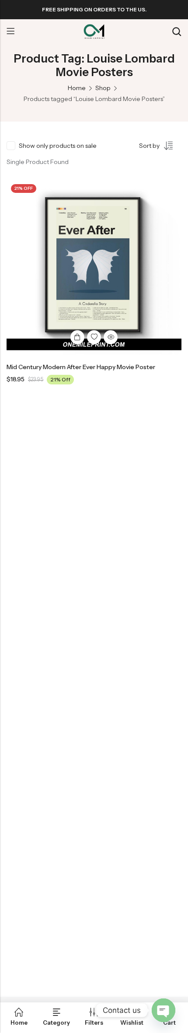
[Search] (176, 31)
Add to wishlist (94, 337)
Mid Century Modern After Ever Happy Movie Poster (81, 367)
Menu (10, 31)
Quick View (111, 337)
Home (77, 88)
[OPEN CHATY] (163, 1010)
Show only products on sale (58, 146)
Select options (77, 337)
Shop (103, 88)
